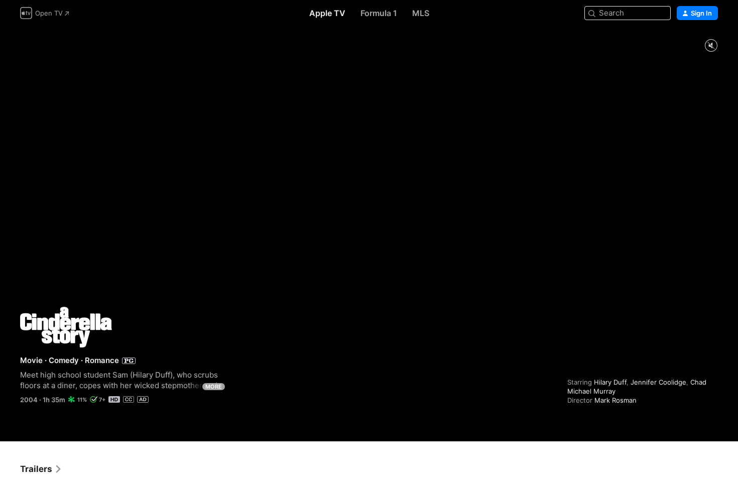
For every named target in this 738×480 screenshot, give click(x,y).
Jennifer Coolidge (658, 382)
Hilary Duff (610, 382)
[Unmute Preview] (711, 46)
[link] (41, 468)
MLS (420, 13)
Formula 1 (378, 13)
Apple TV (327, 13)
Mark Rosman (615, 400)
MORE (213, 386)
